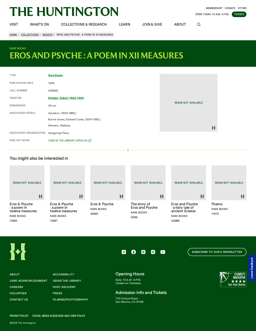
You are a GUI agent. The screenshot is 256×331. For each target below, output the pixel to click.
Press (57, 293)
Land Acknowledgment (28, 280)
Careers (16, 287)
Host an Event (64, 287)
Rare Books (55, 75)
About (180, 24)
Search (47, 34)
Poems (217, 204)
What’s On (39, 24)
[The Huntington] (64, 11)
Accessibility (63, 274)
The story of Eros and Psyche (144, 206)
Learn (124, 24)
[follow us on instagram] (153, 252)
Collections (30, 34)
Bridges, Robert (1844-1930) (66, 98)
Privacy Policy (19, 315)
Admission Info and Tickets (141, 292)
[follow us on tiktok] (124, 252)
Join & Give (152, 24)
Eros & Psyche (101, 204)
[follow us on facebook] (133, 252)
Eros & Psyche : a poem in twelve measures (23, 207)
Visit (14, 24)
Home (13, 34)
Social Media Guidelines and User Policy (58, 315)
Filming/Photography (70, 299)
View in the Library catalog (67, 141)
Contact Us (19, 299)
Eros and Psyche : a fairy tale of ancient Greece (184, 207)
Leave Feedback (252, 268)
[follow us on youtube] (163, 252)
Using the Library (67, 280)
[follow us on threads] (143, 252)
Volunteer (18, 293)
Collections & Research (84, 24)
